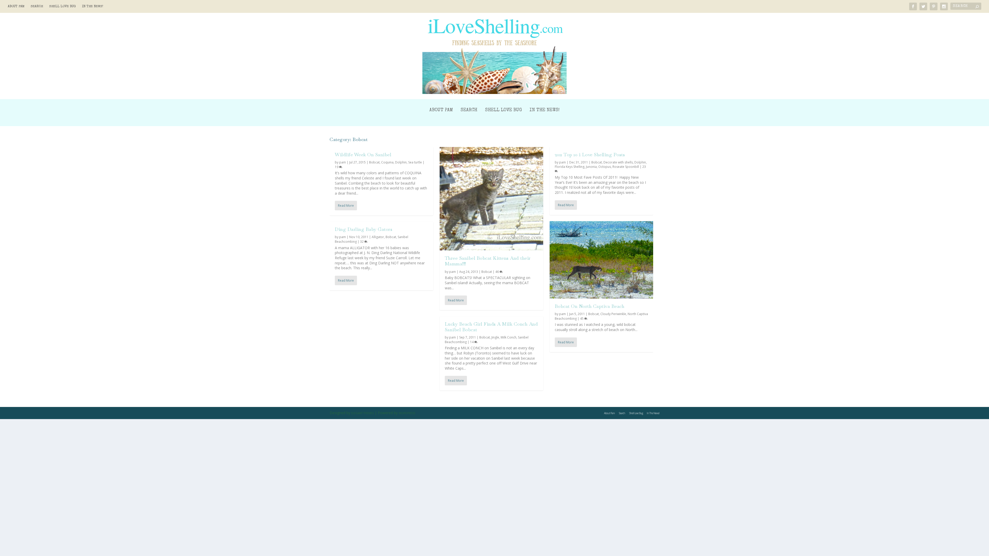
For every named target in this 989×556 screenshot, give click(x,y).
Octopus (604, 166)
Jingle (495, 337)
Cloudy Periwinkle (613, 314)
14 (472, 342)
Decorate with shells (618, 162)
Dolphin (401, 162)
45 (582, 318)
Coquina (387, 162)
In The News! (92, 6)
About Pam (16, 6)
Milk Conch (508, 337)
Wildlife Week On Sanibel (363, 155)
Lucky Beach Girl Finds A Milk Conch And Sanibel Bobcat (491, 327)
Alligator (378, 237)
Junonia (591, 166)
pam (342, 162)
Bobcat (374, 162)
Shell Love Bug (62, 6)
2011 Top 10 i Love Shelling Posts (590, 155)
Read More (346, 205)
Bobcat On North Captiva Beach (590, 306)
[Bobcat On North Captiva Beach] (601, 260)
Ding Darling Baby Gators (363, 229)
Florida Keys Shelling (569, 166)
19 (337, 167)
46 (497, 272)
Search (37, 6)
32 (362, 241)
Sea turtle (415, 162)
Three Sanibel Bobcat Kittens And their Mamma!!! (488, 261)
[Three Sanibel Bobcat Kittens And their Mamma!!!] (491, 198)
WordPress (407, 413)
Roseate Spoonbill (625, 166)
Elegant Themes (362, 413)
